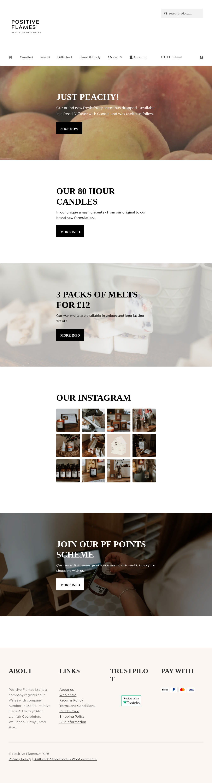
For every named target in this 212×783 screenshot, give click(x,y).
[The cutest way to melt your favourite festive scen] (118, 445)
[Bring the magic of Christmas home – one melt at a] (144, 445)
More (112, 57)
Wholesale (67, 695)
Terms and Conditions (77, 706)
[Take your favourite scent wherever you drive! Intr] (144, 471)
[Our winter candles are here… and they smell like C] (118, 420)
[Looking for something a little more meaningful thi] (68, 420)
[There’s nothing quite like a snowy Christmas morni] (118, 471)
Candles (26, 57)
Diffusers (64, 57)
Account (139, 57)
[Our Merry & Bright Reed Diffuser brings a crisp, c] (144, 420)
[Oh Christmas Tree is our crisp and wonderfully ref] (68, 445)
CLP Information (72, 722)
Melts (45, 57)
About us (66, 689)
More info (70, 232)
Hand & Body (90, 57)
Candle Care (69, 711)
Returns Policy (71, 700)
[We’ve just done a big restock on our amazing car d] (93, 420)
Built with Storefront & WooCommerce (65, 759)
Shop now (69, 129)
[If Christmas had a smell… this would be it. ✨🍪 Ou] (93, 471)
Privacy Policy (20, 759)
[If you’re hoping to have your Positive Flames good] (93, 445)
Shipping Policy (71, 716)
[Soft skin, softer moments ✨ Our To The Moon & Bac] (68, 471)
